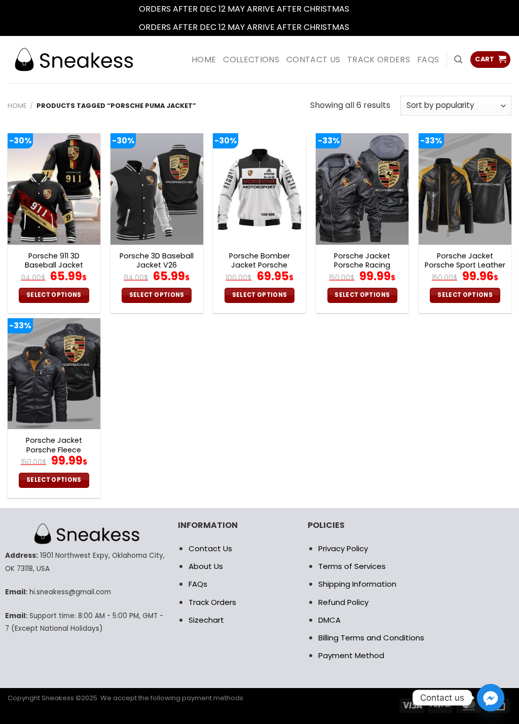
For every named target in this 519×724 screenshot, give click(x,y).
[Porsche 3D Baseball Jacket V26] (156, 189)
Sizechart (206, 620)
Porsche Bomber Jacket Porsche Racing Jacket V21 (259, 265)
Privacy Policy (343, 548)
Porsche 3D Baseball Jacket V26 (157, 260)
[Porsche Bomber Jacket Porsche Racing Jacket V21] (259, 189)
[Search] (458, 59)
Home (17, 105)
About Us (206, 566)
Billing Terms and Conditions (371, 637)
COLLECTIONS (251, 59)
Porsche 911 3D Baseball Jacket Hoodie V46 (54, 265)
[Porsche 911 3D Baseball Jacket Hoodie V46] (54, 189)
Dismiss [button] (366, 9)
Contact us (313, 59)
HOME (204, 59)
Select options (54, 295)
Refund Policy (343, 602)
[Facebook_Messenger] (490, 697)
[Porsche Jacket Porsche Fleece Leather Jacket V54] (54, 374)
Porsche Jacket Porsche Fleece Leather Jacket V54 (54, 450)
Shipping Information (357, 584)
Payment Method (351, 655)
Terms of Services (352, 566)
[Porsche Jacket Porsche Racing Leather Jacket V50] (362, 189)
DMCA (329, 620)
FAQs (428, 59)
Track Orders (378, 59)
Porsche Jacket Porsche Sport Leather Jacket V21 (465, 265)
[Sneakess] (73, 59)
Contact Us (210, 548)
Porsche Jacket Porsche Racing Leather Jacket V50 (362, 265)
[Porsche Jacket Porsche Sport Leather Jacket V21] (465, 189)
